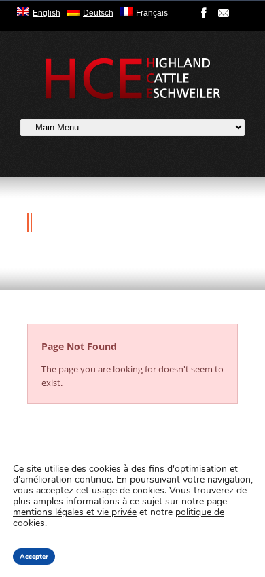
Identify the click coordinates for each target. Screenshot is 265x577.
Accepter (34, 556)
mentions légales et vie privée (75, 512)
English (46, 13)
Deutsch (98, 13)
